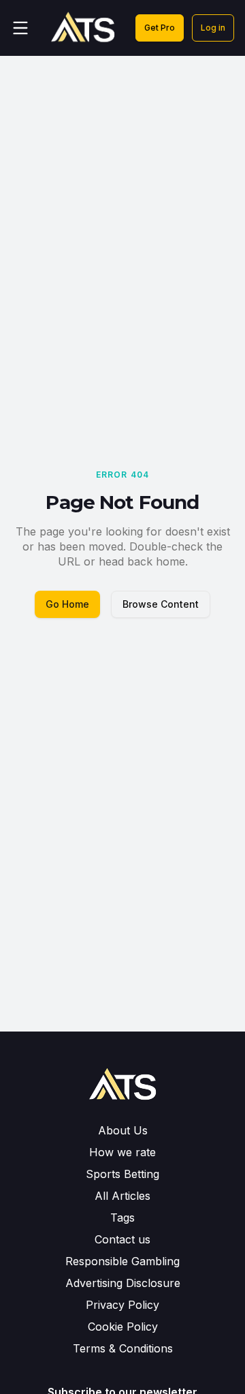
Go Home (67, 604)
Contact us (122, 1239)
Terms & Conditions (123, 1348)
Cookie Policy (123, 1326)
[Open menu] (20, 27)
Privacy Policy (122, 1305)
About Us (123, 1130)
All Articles (122, 1196)
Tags (122, 1217)
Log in (213, 27)
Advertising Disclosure (122, 1283)
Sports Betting (122, 1174)
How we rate (122, 1152)
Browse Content (160, 604)
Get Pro (159, 27)
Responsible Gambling (122, 1261)
